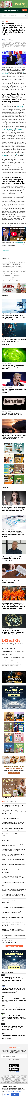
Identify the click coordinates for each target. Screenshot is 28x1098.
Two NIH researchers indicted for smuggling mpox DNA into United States (12, 844)
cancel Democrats (18, 43)
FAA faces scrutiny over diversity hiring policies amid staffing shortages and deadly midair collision (14, 437)
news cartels (17, 275)
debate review (8, 44)
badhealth (6, 42)
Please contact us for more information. (10, 665)
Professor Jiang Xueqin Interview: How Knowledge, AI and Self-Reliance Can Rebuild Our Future (12, 1028)
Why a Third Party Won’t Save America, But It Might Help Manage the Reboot (13, 941)
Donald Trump (21, 44)
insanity (3, 45)
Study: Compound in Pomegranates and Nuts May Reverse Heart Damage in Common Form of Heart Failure (13, 924)
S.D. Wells (9, 37)
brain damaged (5, 43)
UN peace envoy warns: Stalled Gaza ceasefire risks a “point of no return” (13, 860)
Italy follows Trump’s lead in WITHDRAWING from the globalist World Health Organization (13, 632)
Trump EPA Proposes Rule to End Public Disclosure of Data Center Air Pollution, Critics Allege (13, 877)
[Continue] (25, 1056)
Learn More (6, 1094)
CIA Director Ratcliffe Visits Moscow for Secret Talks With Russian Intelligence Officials (13, 806)
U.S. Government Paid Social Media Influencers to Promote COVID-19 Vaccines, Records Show (14, 889)
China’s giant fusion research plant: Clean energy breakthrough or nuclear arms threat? (13, 366)
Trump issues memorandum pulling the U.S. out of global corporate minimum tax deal (14, 390)
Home (3, 21)
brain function (11, 43)
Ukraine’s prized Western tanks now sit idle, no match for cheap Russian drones (13, 855)
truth (14, 46)
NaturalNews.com (6, 253)
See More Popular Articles (14, 946)
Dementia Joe (14, 44)
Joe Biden (7, 45)
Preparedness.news (19, 242)
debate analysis (6, 269)
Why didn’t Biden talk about (8, 222)
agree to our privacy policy (14, 1091)
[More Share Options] (12, 40)
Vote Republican (18, 46)
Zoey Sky (9, 411)
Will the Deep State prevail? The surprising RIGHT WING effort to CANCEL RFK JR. (12, 558)
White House (16, 280)
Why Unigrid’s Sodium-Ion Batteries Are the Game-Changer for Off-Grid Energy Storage (12, 829)
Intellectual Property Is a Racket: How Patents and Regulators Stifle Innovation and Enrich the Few (13, 884)
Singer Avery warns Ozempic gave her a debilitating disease (14, 581)
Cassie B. (9, 313)
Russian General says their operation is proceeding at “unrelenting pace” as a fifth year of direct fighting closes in (14, 812)
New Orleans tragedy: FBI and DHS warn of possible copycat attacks (12, 413)
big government (22, 42)
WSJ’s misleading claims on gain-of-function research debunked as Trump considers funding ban (13, 317)
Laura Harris (10, 387)
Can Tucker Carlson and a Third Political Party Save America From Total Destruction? (14, 1008)
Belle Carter (10, 433)
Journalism (12, 45)
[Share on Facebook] (7, 40)
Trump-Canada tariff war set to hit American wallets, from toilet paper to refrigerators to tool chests (13, 896)
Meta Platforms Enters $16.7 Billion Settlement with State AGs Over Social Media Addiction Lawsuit (13, 823)
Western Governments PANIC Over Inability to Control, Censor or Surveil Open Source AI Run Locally (14, 1000)
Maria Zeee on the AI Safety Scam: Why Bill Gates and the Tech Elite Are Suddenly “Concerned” (12, 912)
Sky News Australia (8, 46)
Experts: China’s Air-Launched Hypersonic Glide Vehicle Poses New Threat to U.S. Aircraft (13, 849)
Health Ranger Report (7, 972)
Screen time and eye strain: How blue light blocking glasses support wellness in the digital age (13, 930)
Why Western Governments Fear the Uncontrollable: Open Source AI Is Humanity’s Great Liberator (13, 871)
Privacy (7, 1076)
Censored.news (5, 250)
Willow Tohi (10, 337)
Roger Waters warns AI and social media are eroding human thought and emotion (12, 817)
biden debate (11, 42)
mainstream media (19, 45)
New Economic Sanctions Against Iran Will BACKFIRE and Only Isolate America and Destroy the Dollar (13, 1037)
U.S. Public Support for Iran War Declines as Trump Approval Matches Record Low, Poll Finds (13, 906)
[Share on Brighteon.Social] (3, 40)
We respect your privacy (14, 1059)
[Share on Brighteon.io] (5, 40)
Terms (11, 1076)
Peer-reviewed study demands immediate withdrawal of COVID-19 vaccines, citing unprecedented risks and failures (13, 533)
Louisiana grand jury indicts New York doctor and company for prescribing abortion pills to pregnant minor (13, 508)
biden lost (17, 42)
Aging (6, 21)
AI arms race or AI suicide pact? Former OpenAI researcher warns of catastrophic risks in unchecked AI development (14, 342)
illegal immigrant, (20, 106)
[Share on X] (10, 40)
